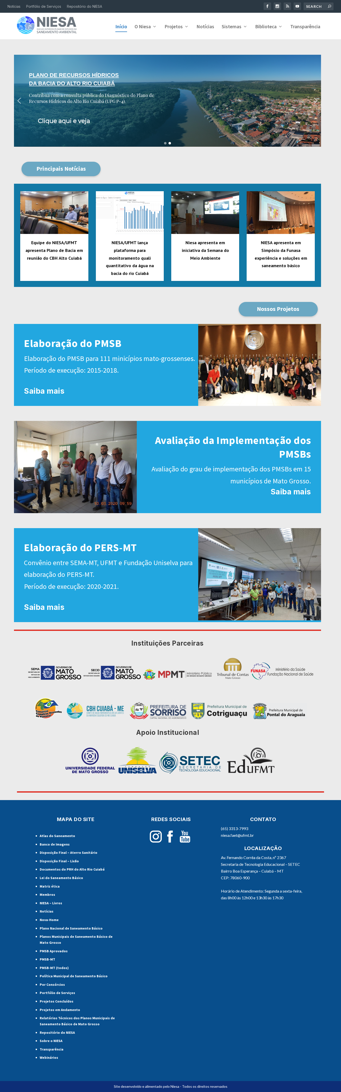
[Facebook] (170, 841)
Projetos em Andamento (60, 1010)
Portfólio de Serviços (43, 6)
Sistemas (231, 26)
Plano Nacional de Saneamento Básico (71, 928)
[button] (167, 100)
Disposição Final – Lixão (59, 861)
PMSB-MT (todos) (54, 968)
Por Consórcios (52, 984)
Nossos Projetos (278, 309)
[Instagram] (156, 841)
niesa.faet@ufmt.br (237, 835)
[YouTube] (185, 841)
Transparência (305, 26)
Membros (47, 894)
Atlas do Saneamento (57, 836)
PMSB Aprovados (54, 951)
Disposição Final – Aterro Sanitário (68, 852)
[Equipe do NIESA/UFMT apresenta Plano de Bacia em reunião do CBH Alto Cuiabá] (54, 212)
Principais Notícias (61, 168)
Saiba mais (44, 390)
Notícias (13, 6)
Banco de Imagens (55, 844)
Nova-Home (49, 920)
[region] (167, 100)
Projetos (174, 26)
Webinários (49, 1057)
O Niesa (143, 26)
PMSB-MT (47, 959)
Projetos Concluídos (56, 1001)
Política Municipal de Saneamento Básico (74, 976)
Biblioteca (266, 26)
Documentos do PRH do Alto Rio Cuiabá (72, 869)
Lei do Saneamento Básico (61, 878)
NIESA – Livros (51, 903)
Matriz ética (50, 886)
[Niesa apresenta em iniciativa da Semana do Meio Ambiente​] (205, 212)
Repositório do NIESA (84, 6)
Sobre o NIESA (51, 1041)
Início (121, 26)
